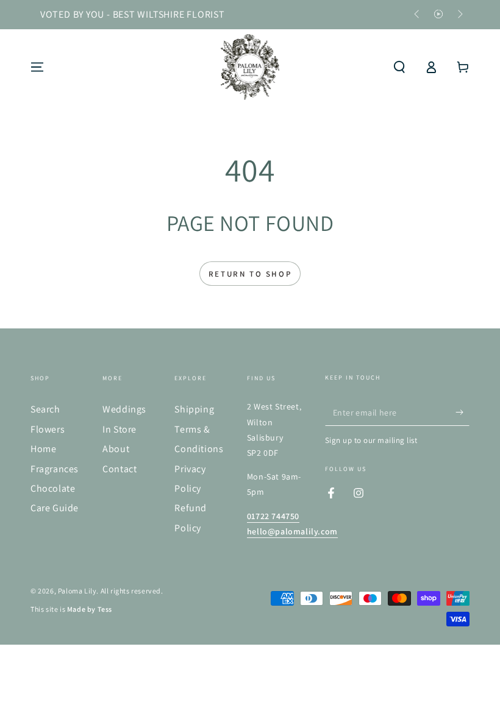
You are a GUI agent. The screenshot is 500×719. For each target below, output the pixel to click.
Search (45, 409)
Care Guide (54, 507)
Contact (119, 468)
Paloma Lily (77, 590)
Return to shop (250, 274)
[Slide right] (459, 15)
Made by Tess (89, 609)
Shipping (194, 409)
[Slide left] (417, 15)
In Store (119, 429)
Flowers (47, 429)
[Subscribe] (462, 411)
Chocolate (52, 488)
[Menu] (37, 67)
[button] (399, 67)
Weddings (124, 409)
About (115, 448)
